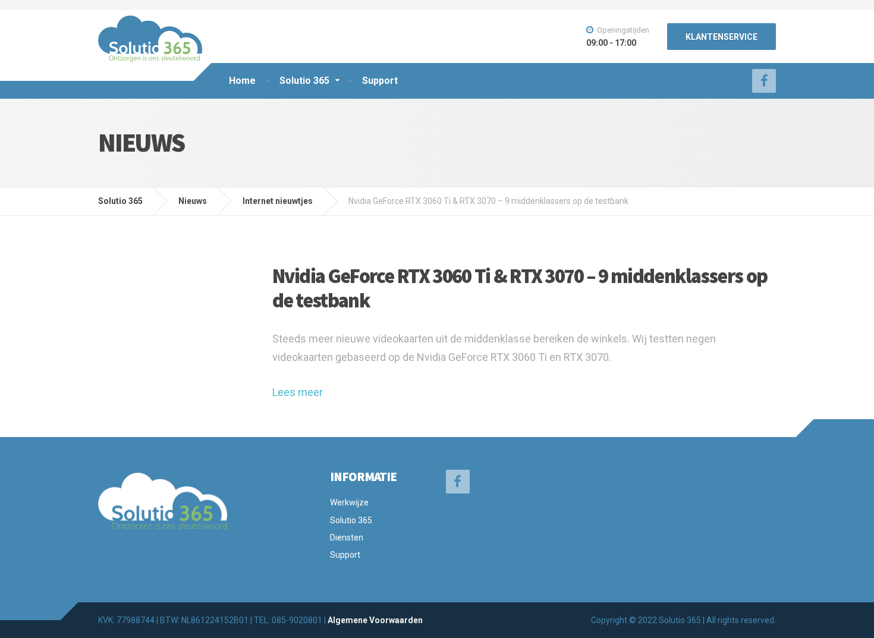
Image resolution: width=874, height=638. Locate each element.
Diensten (346, 537)
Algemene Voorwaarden (375, 620)
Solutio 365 (304, 80)
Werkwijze (349, 502)
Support (380, 80)
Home (242, 80)
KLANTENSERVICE (721, 37)
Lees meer (297, 392)
